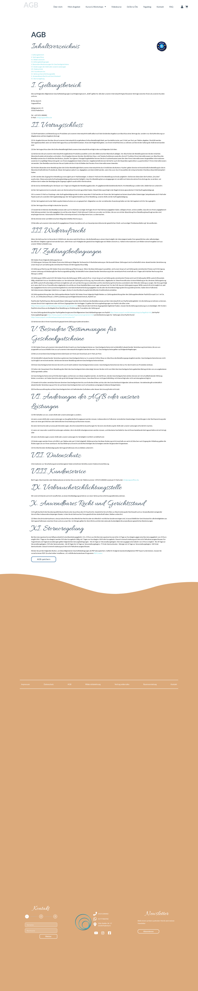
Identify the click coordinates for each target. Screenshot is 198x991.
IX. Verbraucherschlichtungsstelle (43, 74)
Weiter (48, 936)
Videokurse (116, 7)
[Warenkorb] (186, 6)
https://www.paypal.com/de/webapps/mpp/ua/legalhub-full (130, 312)
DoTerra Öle (132, 7)
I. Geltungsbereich (37, 55)
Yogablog (147, 7)
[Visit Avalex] (161, 51)
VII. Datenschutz (37, 69)
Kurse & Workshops (94, 7)
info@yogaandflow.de (44, 117)
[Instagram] (102, 933)
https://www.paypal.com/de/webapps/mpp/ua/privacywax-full (52, 317)
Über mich (57, 7)
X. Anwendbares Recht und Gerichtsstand (45, 76)
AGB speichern (43, 559)
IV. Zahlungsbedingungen (40, 62)
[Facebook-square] (109, 933)
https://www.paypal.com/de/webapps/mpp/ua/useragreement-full (54, 306)
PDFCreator (98, 553)
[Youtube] (96, 933)
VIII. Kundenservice (38, 71)
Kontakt (160, 7)
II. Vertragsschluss (37, 57)
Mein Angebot (74, 7)
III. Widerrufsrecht (37, 60)
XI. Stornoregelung (37, 79)
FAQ (171, 7)
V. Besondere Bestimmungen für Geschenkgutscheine (50, 64)
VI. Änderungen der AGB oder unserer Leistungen (48, 67)
